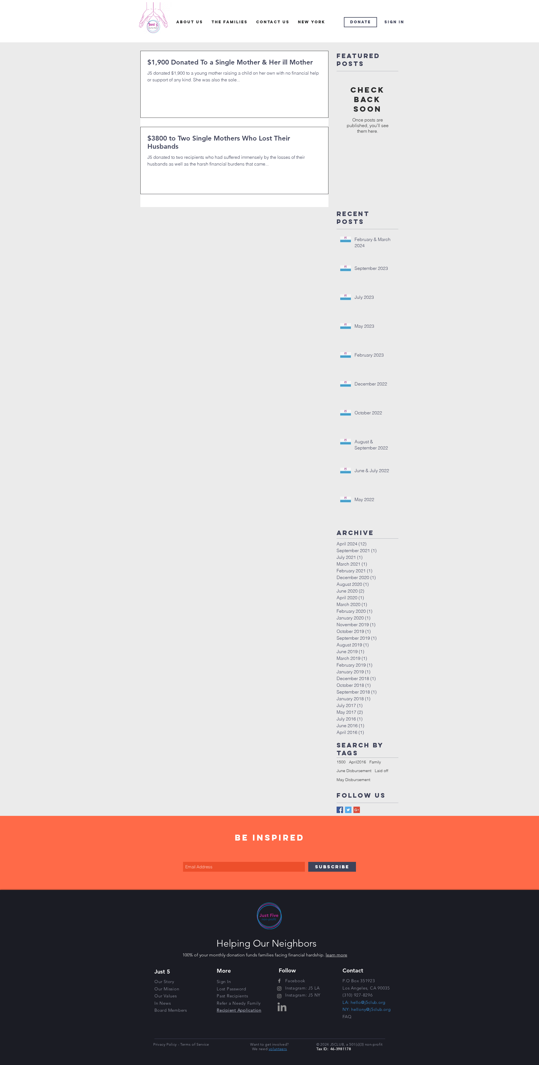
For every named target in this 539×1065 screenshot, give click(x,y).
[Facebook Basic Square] (340, 810)
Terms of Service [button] (194, 1044)
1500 (341, 762)
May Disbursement (353, 779)
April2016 (357, 762)
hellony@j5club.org (371, 1009)
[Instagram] (279, 988)
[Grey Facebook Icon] (279, 981)
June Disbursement (354, 770)
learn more (336, 955)
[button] (239, 1003)
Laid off (381, 770)
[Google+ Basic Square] (356, 810)
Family (375, 762)
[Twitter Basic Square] (348, 810)
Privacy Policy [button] (165, 1044)
